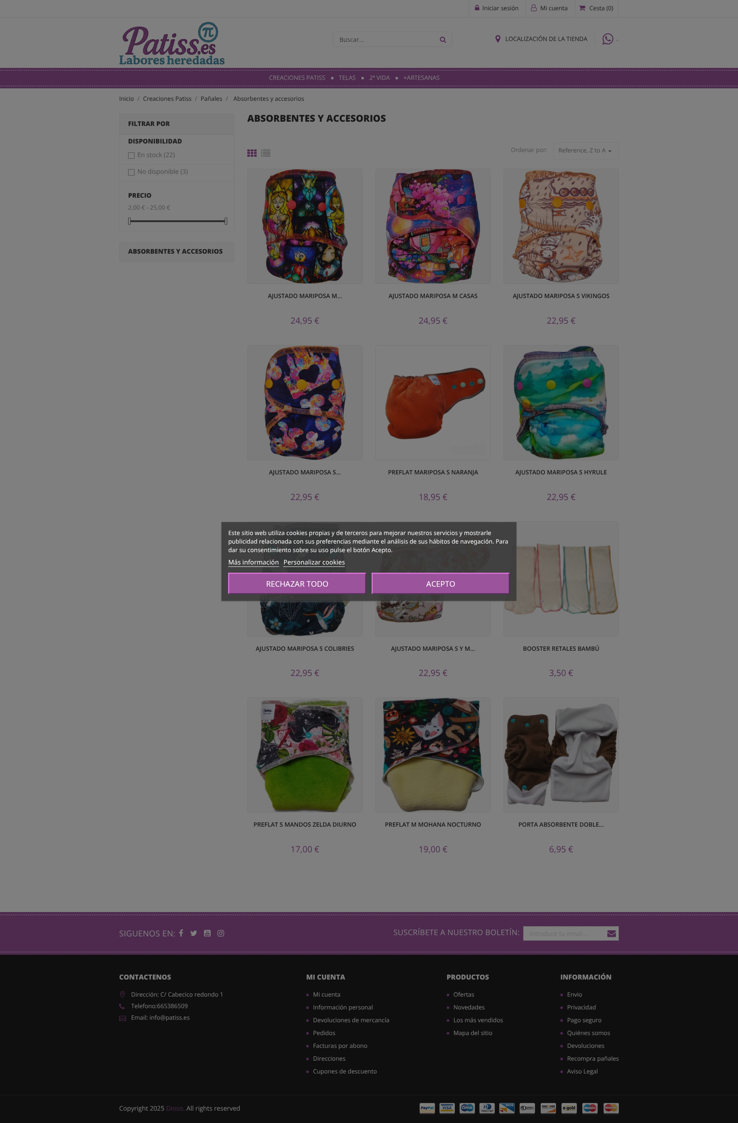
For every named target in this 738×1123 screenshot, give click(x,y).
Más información (253, 562)
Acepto (440, 584)
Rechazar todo (297, 584)
